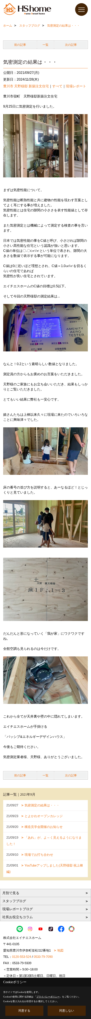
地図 (60, 950)
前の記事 (20, 44)
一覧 (45, 44)
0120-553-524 (21, 956)
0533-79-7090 (43, 956)
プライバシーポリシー (48, 996)
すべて (57, 86)
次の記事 (71, 44)
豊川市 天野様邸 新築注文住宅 (26, 86)
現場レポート (76, 86)
